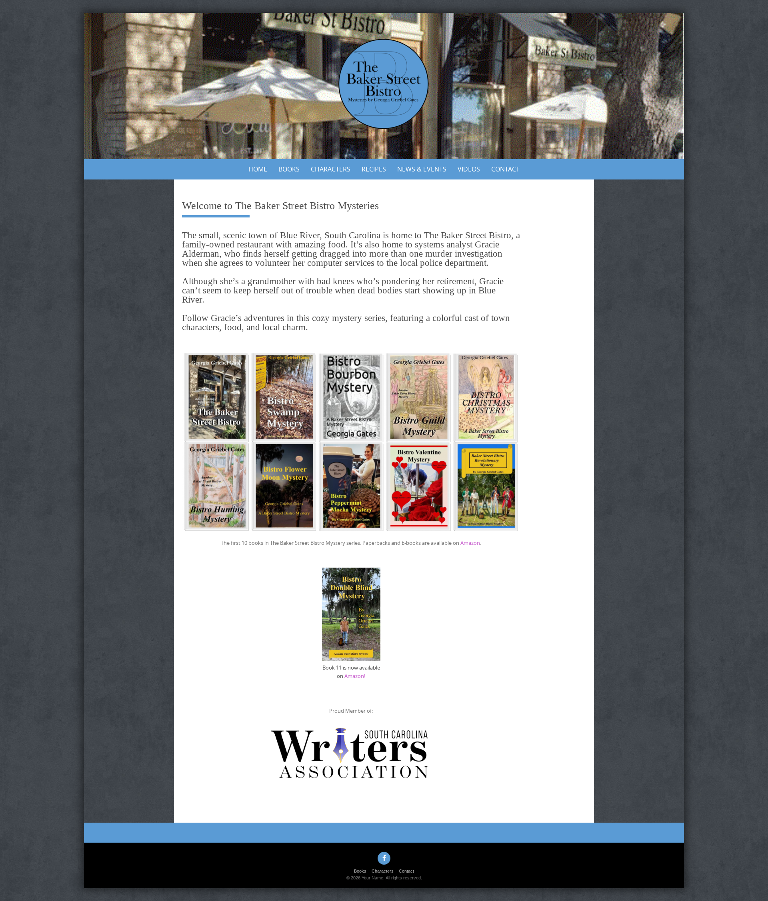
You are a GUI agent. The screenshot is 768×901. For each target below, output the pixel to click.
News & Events (421, 169)
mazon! (356, 676)
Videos (469, 169)
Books (289, 169)
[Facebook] (384, 858)
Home (257, 169)
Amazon (470, 542)
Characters (330, 169)
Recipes (374, 169)
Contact (505, 169)
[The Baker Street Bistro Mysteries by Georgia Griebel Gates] (384, 84)
